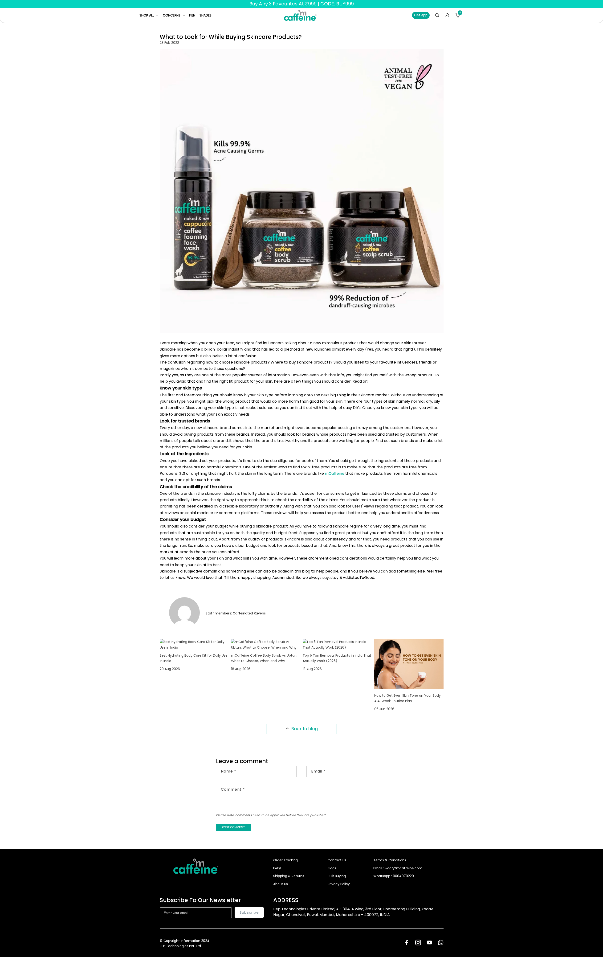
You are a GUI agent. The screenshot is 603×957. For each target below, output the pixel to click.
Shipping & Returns (288, 876)
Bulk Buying (337, 876)
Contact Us (337, 860)
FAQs (277, 868)
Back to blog (304, 729)
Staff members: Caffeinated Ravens (236, 613)
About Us (280, 884)
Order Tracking (285, 860)
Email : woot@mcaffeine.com (397, 868)
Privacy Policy (339, 884)
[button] (149, 15)
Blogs (332, 868)
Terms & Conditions (389, 860)
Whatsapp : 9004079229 (393, 876)
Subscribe (249, 912)
